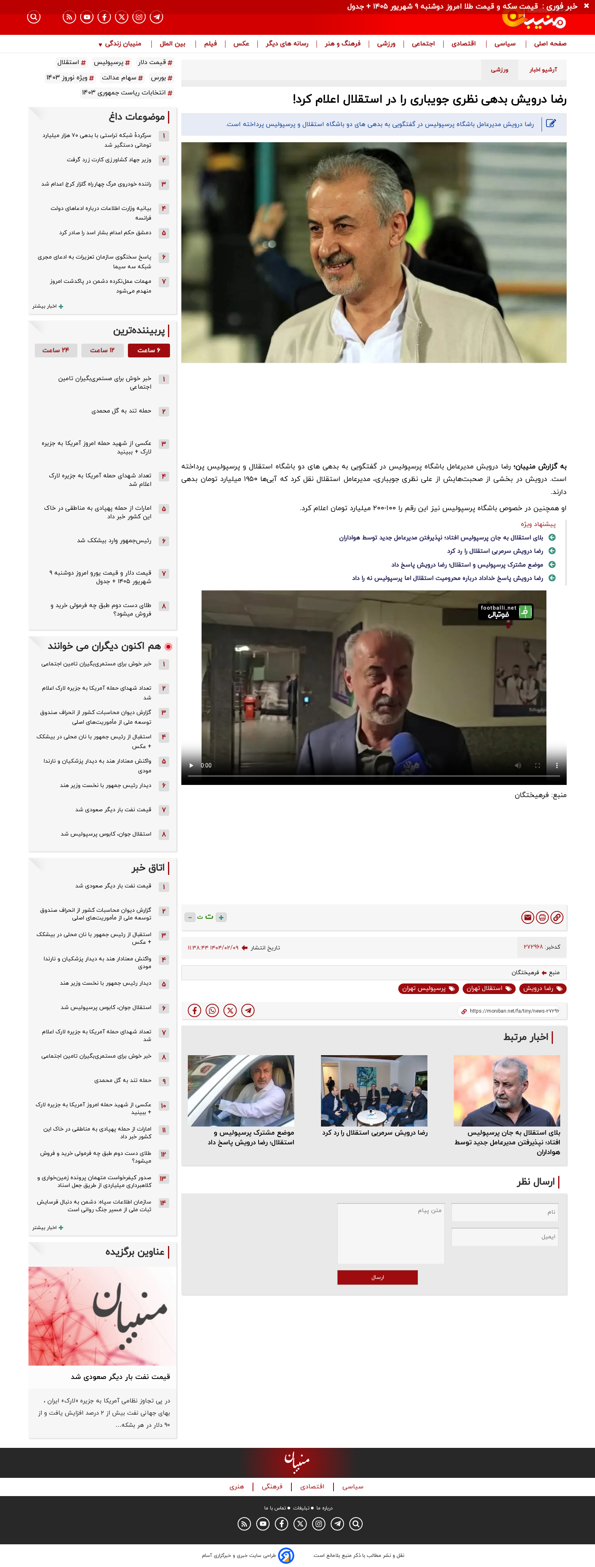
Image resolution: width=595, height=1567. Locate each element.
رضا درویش (538, 988)
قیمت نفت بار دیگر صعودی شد (113, 810)
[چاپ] (542, 917)
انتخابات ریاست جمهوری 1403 (124, 92)
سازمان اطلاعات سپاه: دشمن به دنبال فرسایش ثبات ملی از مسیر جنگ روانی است (94, 1206)
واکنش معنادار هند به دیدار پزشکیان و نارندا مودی (97, 766)
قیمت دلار (152, 62)
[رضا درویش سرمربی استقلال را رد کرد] (374, 1090)
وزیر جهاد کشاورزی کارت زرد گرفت (109, 160)
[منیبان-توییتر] (121, 17)
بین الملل (173, 44)
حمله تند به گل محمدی (121, 411)
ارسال (378, 1277)
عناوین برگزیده (135, 1252)
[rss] (69, 17)
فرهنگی (273, 1487)
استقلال (68, 62)
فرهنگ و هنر (343, 44)
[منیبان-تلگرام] (156, 17)
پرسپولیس (108, 62)
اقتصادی (465, 44)
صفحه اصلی (550, 44)
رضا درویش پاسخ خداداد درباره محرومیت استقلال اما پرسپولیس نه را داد (447, 578)
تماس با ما (275, 1508)
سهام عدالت (119, 77)
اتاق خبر (148, 868)
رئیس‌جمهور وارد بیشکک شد (114, 541)
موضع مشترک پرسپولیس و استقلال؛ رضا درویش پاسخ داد (467, 565)
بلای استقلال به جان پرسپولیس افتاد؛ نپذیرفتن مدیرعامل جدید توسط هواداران (441, 538)
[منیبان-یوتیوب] (87, 17)
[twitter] (230, 1010)
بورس (158, 77)
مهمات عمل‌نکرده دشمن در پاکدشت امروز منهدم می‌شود (100, 286)
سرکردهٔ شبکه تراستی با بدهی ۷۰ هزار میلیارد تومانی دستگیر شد (96, 140)
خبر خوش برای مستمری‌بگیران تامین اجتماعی (96, 664)
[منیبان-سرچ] (356, 1524)
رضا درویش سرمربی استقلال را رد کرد (495, 551)
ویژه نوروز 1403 (67, 77)
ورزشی (386, 44)
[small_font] (190, 917)
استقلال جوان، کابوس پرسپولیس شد (106, 834)
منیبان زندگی (123, 44)
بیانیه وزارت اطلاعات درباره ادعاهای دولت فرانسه (101, 213)
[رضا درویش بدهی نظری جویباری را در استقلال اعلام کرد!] (248, 1010)
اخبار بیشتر (44, 306)
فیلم (210, 44)
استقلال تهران (484, 988)
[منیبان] (486, 17)
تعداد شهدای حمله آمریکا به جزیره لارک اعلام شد (96, 693)
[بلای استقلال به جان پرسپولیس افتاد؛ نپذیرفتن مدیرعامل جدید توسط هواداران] (507, 1090)
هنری (238, 1487)
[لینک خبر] (556, 917)
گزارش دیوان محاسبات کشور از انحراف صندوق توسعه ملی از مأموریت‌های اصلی (95, 717)
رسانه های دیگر (287, 44)
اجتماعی (423, 44)
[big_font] (221, 917)
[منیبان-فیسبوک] (104, 17)
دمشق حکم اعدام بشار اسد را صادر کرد (105, 233)
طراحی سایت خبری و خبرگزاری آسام (239, 1555)
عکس (241, 44)
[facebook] (194, 1010)
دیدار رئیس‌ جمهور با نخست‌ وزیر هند (105, 785)
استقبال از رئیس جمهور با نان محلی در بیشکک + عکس (93, 741)
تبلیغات (301, 1508)
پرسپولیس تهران (424, 988)
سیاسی (506, 44)
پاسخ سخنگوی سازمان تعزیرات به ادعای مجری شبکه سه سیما (94, 262)
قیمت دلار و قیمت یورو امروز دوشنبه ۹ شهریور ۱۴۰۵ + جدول (100, 577)
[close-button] (588, 6)
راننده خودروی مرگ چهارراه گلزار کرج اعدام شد (96, 184)
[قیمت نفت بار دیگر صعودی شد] (102, 1316)
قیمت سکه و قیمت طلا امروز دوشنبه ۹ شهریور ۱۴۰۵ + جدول (442, 7)
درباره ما (325, 1508)
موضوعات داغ (137, 117)
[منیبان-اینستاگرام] (139, 17)
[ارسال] (527, 917)
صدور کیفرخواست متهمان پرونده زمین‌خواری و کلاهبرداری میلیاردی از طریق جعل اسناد (94, 1181)
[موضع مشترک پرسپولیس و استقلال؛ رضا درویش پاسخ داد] (241, 1090)
